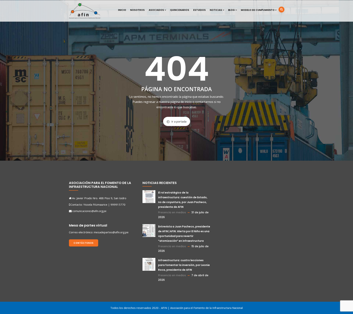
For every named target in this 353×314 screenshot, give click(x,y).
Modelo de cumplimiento (257, 10)
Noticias (216, 10)
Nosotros (137, 10)
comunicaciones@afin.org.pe (89, 211)
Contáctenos (84, 242)
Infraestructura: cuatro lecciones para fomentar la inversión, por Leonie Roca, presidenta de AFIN (184, 265)
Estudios (199, 10)
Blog (231, 10)
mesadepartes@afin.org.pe (111, 232)
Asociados (156, 10)
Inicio (122, 10)
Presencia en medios (172, 212)
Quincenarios (179, 10)
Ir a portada (178, 121)
